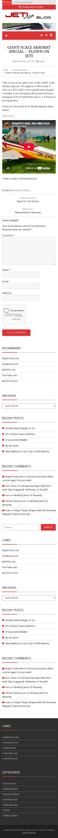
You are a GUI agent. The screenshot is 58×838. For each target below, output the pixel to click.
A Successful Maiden (16, 439)
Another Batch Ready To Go (20, 428)
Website (6, 293)
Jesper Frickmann (14, 476)
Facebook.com (10, 364)
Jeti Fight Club (10, 799)
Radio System (10, 815)
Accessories (10, 783)
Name (6, 269)
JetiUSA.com (8, 369)
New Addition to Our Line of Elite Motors (27, 451)
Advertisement (11, 789)
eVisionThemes (29, 833)
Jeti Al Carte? (12, 445)
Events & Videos (21, 190)
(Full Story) (8, 115)
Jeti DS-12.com (10, 380)
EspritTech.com (10, 358)
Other (7, 810)
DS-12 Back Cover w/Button (20, 434)
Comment (8, 235)
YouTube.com (9, 375)
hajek (42, 61)
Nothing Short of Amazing (28, 495)
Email (6, 281)
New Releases (11, 805)
